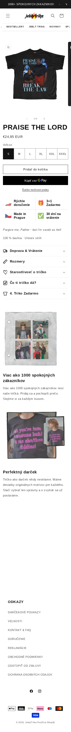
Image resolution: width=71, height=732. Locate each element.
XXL (52, 153)
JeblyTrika (31, 722)
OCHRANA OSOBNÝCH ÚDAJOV (30, 674)
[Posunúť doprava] (44, 118)
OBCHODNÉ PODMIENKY (25, 656)
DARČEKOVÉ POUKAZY (24, 612)
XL (41, 153)
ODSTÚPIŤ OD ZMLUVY (24, 665)
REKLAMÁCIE (17, 648)
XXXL (62, 153)
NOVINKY (55, 26)
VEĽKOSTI (15, 621)
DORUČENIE (16, 638)
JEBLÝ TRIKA (37, 26)
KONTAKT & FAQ (19, 630)
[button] (8, 15)
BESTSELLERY (15, 26)
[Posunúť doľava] (26, 118)
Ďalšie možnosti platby (35, 190)
